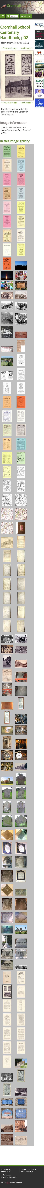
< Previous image (9, 48)
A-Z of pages (6, 1175)
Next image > (27, 48)
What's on (25, 16)
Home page (5, 1171)
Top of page (5, 1169)
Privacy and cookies (8, 1177)
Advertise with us (27, 1171)
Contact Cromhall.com (29, 1169)
